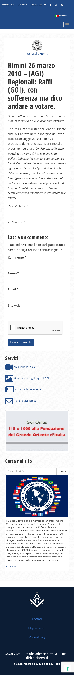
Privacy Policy (37, 637)
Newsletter (7, 4)
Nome (13, 273)
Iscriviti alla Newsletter (28, 389)
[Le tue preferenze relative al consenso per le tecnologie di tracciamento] (67, 668)
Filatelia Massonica (24, 400)
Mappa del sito (37, 628)
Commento (17, 257)
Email (13, 289)
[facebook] (50, 5)
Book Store (36, 4)
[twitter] (45, 5)
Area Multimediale (24, 367)
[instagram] (62, 5)
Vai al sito (11, 566)
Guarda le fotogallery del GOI (31, 378)
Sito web (14, 305)
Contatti (22, 4)
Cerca (62, 471)
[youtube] (56, 5)
